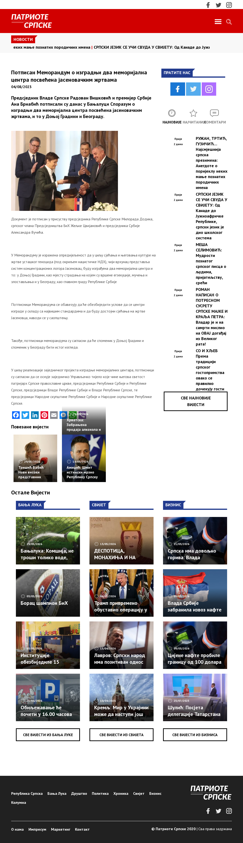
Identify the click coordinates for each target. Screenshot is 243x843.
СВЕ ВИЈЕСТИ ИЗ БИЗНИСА (195, 734)
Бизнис (155, 793)
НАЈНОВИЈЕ (172, 122)
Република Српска (27, 793)
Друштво (79, 793)
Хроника (120, 793)
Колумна (18, 802)
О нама (17, 829)
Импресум (37, 829)
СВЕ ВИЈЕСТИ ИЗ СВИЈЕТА (121, 734)
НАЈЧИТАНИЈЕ (193, 122)
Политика (100, 793)
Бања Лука (56, 793)
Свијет (139, 793)
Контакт (82, 829)
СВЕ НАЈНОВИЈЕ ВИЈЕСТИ (196, 401)
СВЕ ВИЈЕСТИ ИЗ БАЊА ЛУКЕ (48, 734)
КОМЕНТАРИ (214, 122)
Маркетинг (60, 829)
